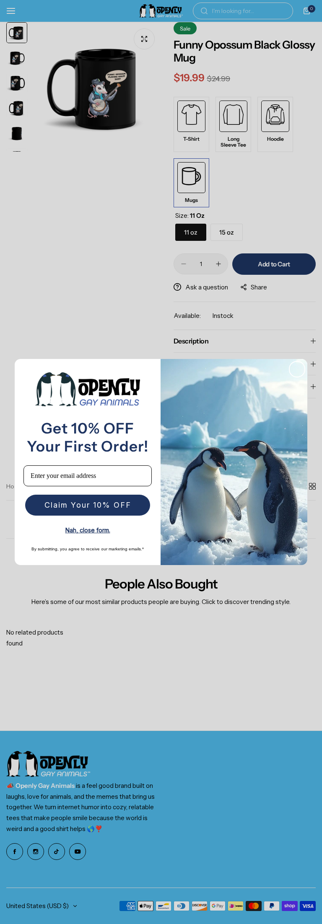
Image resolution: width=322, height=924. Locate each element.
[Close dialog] (297, 369)
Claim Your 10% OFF (87, 505)
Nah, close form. (87, 530)
